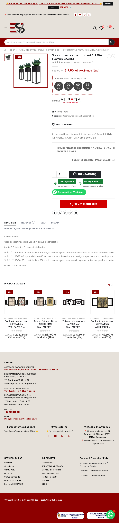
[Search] (112, 42)
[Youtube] (80, 15)
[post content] (16, 302)
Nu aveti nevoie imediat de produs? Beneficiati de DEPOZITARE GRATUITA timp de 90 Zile (82, 136)
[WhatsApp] (89, 15)
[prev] (109, 56)
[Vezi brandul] (71, 100)
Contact (8, 462)
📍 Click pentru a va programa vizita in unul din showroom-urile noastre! (36, 14)
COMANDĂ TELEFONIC (85, 204)
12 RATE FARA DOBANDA (53, 466)
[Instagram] (84, 15)
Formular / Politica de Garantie (94, 470)
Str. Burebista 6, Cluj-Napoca (19, 391)
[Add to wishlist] (24, 294)
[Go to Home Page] (5, 50)
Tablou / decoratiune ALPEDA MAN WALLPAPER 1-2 (102, 324)
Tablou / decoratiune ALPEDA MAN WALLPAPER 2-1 (73, 324)
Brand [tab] (55, 222)
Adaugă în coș (86, 174)
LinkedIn (65, 212)
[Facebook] (75, 15)
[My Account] (94, 28)
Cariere (45, 480)
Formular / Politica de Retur (92, 475)
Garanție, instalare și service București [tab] (29, 228)
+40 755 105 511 (12, 412)
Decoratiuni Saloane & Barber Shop (78, 116)
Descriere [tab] (10, 222)
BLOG (44, 484)
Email (76, 212)
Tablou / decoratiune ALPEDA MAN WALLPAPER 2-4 (16, 324)
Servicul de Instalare (51, 469)
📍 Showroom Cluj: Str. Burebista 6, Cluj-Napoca (97, 442)
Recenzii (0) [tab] (28, 222)
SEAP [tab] (43, 222)
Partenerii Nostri (49, 477)
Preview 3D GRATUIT (13, 484)
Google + (70, 212)
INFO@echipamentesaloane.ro (20, 418)
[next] (113, 56)
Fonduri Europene (12, 480)
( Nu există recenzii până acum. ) (78, 62)
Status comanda (12, 477)
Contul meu (9, 469)
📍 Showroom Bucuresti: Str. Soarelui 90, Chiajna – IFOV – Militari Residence (97, 434)
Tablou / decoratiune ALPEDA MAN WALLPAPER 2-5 (45, 324)
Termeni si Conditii (50, 473)
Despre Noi (47, 462)
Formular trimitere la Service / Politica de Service (94, 464)
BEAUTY (53, 7)
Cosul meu (9, 466)
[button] (109, 284)
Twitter (59, 212)
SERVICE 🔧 (66, 7)
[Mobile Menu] (6, 28)
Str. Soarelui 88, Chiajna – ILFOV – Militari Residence (31, 369)
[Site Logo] (17, 28)
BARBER (108, 4)
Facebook (54, 212)
